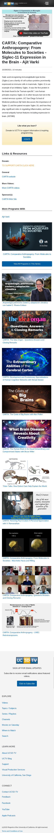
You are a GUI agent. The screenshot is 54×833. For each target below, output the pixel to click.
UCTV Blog (7, 758)
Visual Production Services (13, 769)
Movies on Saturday (10, 725)
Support (5, 764)
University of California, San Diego (16, 775)
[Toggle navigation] (46, 3)
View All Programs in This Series (27, 264)
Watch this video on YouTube (33, 34)
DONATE (27, 139)
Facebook (6, 803)
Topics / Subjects (9, 708)
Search (5, 736)
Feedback (6, 797)
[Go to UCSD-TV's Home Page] (16, 3)
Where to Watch (9, 730)
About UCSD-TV (9, 753)
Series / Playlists (9, 714)
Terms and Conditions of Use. (12, 831)
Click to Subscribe (27, 683)
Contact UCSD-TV (10, 792)
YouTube (5, 809)
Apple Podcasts (8, 815)
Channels (6, 719)
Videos (5, 703)
